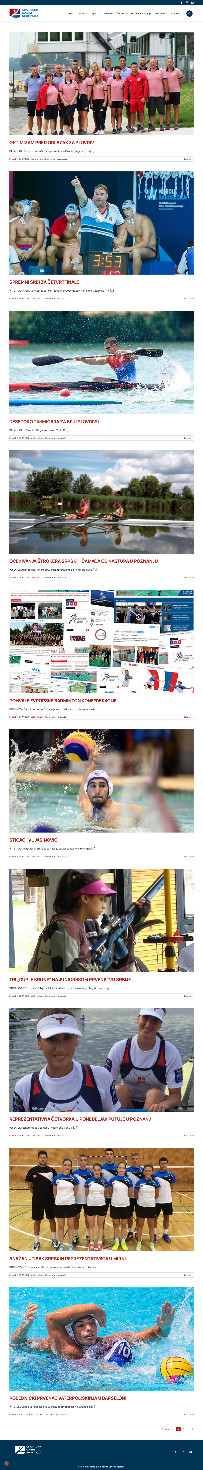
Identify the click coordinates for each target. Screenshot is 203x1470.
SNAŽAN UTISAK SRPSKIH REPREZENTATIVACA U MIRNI (67, 1258)
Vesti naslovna (38, 159)
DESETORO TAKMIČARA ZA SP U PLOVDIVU (54, 421)
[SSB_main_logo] (24, 9)
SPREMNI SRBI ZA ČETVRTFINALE (44, 282)
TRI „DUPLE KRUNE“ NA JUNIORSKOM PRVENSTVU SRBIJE (70, 979)
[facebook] (181, 2)
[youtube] (192, 2)
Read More (189, 159)
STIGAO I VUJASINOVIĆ (33, 840)
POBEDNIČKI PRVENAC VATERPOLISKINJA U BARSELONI (67, 1398)
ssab (14, 159)
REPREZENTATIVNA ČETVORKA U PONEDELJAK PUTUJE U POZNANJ (80, 1119)
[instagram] (187, 2)
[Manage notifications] (6, 1463)
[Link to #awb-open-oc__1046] (189, 13)
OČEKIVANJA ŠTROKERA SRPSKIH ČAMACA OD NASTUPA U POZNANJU (83, 561)
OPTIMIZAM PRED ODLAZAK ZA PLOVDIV (51, 142)
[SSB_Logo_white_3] (28, 1443)
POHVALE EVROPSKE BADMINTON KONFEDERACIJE (63, 700)
